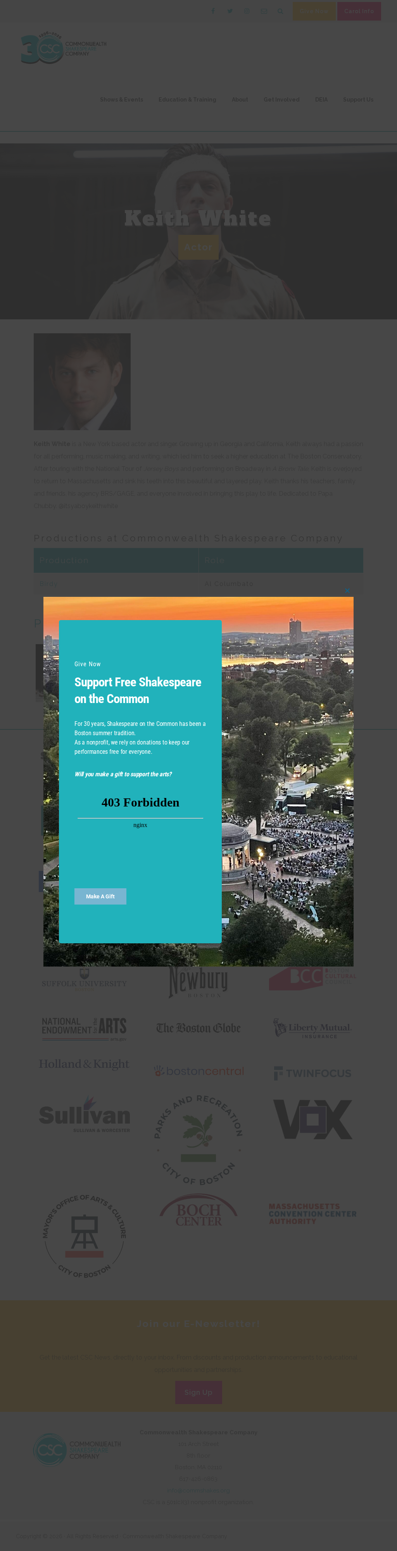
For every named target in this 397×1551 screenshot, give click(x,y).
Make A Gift (100, 896)
